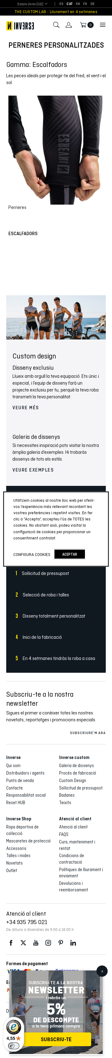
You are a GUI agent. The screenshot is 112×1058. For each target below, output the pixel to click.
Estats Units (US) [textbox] (30, 4)
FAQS (63, 834)
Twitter (23, 943)
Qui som (13, 765)
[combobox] (30, 4)
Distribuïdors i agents (25, 773)
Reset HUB (15, 802)
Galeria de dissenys (76, 765)
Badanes (67, 795)
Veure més (25, 407)
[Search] (56, 25)
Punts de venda (20, 780)
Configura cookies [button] (31, 554)
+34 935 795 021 (26, 921)
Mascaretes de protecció (28, 840)
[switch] (13, 1045)
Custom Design (72, 780)
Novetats (14, 863)
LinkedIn (73, 943)
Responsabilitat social (26, 795)
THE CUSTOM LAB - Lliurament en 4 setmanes (56, 11)
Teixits (65, 802)
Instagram (48, 943)
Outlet (11, 870)
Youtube (35, 943)
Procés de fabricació (77, 773)
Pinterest (60, 943)
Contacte (14, 787)
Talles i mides (18, 855)
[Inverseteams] (20, 26)
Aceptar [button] (69, 554)
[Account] (69, 25)
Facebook (11, 943)
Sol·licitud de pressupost (81, 787)
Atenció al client (73, 826)
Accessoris (16, 848)
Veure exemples (33, 470)
